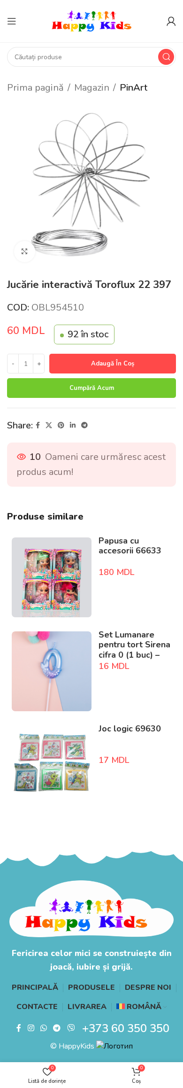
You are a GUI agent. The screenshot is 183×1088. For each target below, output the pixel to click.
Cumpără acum (91, 388)
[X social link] (49, 425)
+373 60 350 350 (125, 1028)
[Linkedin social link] (72, 425)
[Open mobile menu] (11, 21)
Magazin (91, 87)
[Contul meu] (171, 21)
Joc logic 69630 (130, 728)
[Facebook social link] (38, 425)
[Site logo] (91, 20)
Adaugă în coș (112, 363)
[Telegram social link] (84, 425)
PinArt (133, 87)
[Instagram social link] (30, 1028)
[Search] (166, 57)
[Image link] (91, 908)
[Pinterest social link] (61, 425)
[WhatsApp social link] (43, 1028)
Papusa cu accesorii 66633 (130, 546)
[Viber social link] (70, 1028)
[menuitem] (141, 1007)
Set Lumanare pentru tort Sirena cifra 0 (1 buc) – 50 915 (134, 650)
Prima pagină (35, 87)
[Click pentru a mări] (24, 251)
